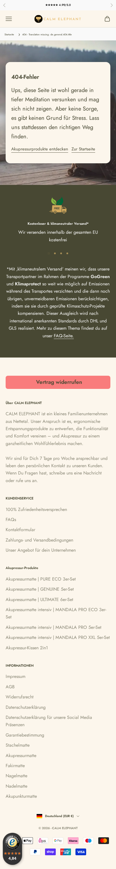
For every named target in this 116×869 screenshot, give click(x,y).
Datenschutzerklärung (26, 707)
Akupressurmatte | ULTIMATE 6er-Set (39, 599)
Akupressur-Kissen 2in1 (27, 648)
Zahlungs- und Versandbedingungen (39, 540)
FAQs (11, 519)
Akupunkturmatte (21, 796)
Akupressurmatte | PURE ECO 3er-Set (41, 579)
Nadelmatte (16, 786)
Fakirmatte (15, 765)
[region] (58, 220)
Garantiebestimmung (25, 735)
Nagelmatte (16, 775)
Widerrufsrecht (20, 697)
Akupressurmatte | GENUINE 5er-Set (40, 589)
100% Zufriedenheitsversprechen (36, 509)
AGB (10, 687)
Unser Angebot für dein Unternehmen (41, 550)
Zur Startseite (83, 149)
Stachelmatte (18, 745)
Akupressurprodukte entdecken (39, 149)
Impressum (15, 676)
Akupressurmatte (21, 755)
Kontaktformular (20, 529)
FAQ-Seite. (64, 336)
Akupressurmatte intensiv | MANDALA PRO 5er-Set (53, 627)
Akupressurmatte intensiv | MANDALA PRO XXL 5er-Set (58, 637)
